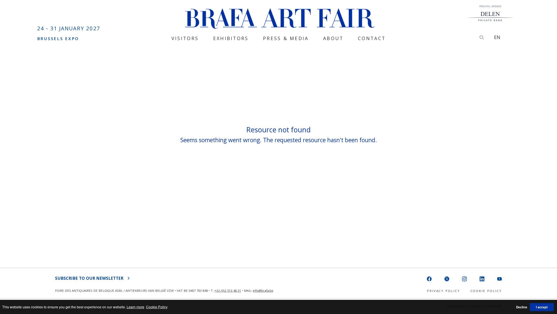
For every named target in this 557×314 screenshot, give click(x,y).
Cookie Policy (157, 306)
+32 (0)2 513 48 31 (227, 290)
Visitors (185, 38)
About (333, 38)
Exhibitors (231, 38)
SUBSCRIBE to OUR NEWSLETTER (89, 278)
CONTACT (372, 38)
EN (497, 37)
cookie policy (486, 290)
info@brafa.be (263, 290)
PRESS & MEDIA (286, 38)
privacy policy (443, 290)
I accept (542, 307)
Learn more (135, 306)
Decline (521, 307)
